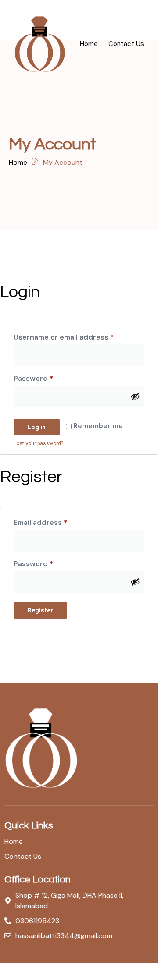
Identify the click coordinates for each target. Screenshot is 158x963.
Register (40, 610)
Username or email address (79, 336)
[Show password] (135, 396)
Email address (56, 521)
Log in (37, 427)
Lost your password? (38, 443)
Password (49, 377)
